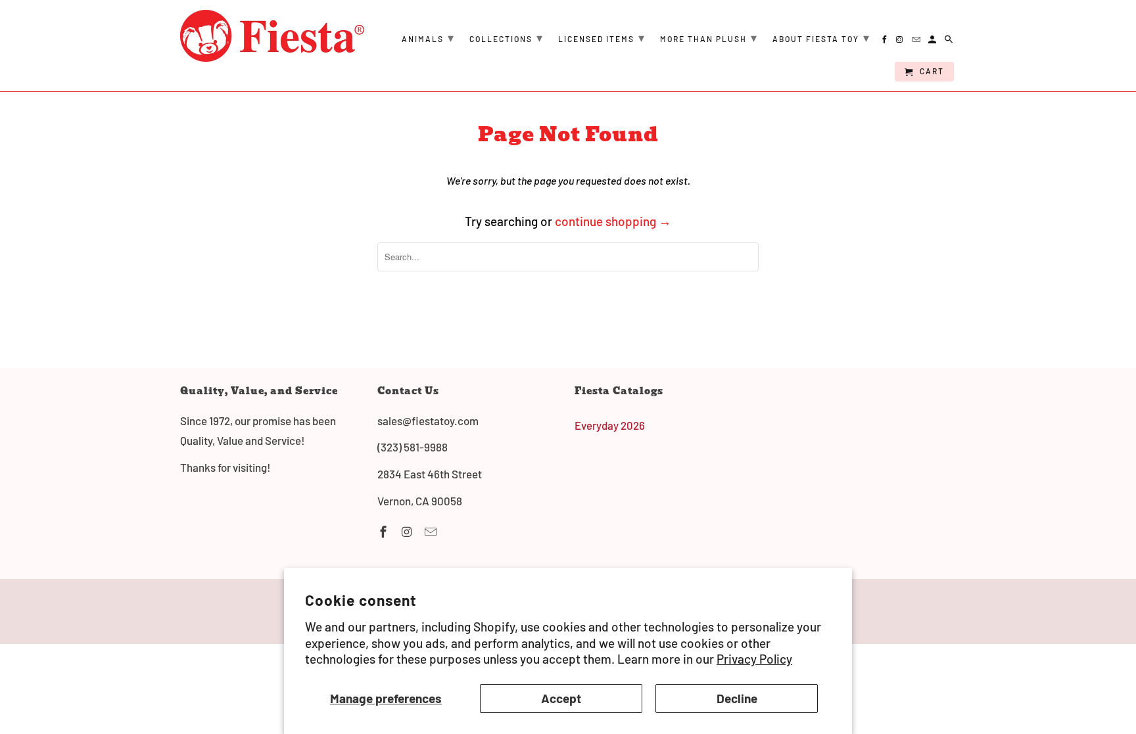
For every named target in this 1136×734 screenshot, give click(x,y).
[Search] (950, 41)
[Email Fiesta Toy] (432, 531)
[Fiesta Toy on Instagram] (408, 531)
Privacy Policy (754, 658)
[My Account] (933, 41)
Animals (428, 37)
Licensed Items (602, 37)
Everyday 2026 (610, 425)
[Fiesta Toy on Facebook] (384, 531)
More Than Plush (709, 37)
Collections (506, 37)
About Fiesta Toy (821, 37)
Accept (561, 698)
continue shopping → (613, 221)
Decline (737, 698)
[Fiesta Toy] (272, 36)
